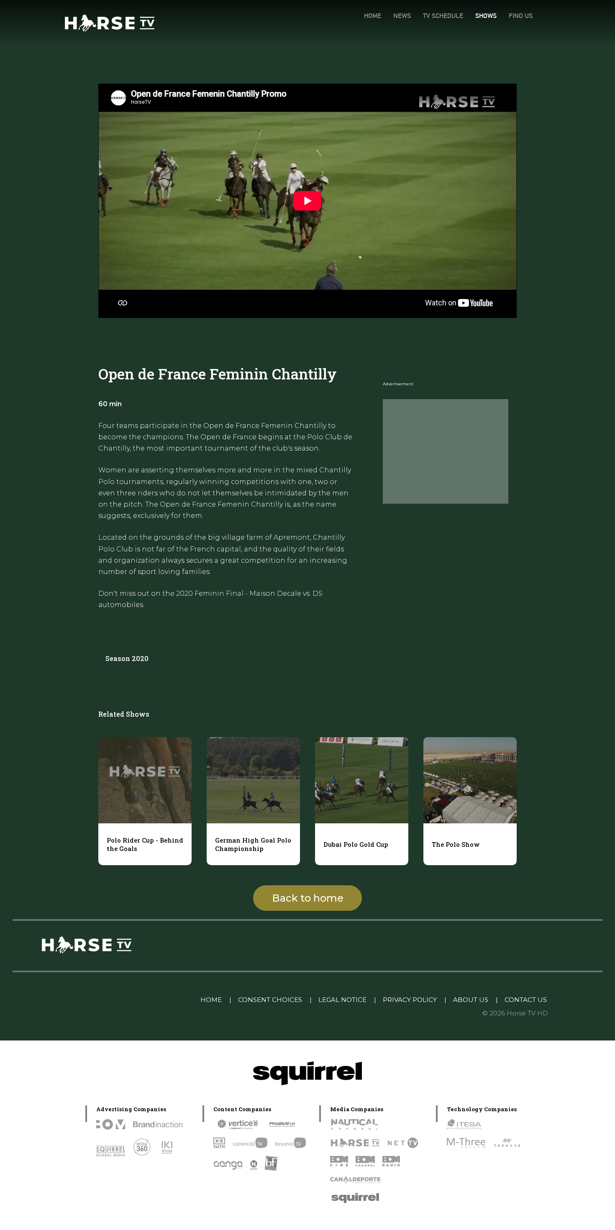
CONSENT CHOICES (270, 1000)
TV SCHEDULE (443, 16)
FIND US (521, 16)
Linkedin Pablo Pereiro (151, 1000)
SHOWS (486, 16)
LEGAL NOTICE (342, 1000)
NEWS (402, 16)
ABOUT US (470, 1000)
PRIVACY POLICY (410, 1000)
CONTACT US (526, 1000)
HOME (372, 16)
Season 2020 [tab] (127, 658)
